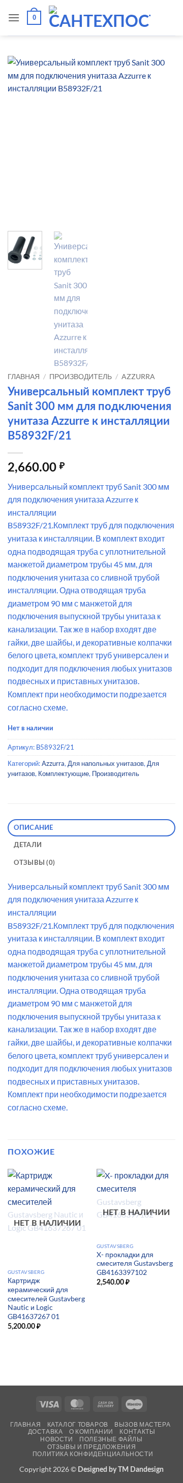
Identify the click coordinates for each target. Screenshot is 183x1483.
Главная (24, 377)
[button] (14, 17)
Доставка (45, 1431)
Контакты (137, 1431)
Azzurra (138, 377)
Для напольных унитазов (106, 763)
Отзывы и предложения (91, 1447)
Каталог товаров (77, 1424)
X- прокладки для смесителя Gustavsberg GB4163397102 (135, 1263)
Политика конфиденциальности (93, 1454)
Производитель (80, 377)
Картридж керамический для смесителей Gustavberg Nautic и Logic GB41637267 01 (46, 1298)
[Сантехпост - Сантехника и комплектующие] (99, 18)
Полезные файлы (111, 1439)
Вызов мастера (142, 1424)
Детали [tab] (28, 845)
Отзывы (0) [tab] (34, 863)
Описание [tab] (33, 828)
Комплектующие (63, 773)
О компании (91, 1431)
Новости (56, 1439)
